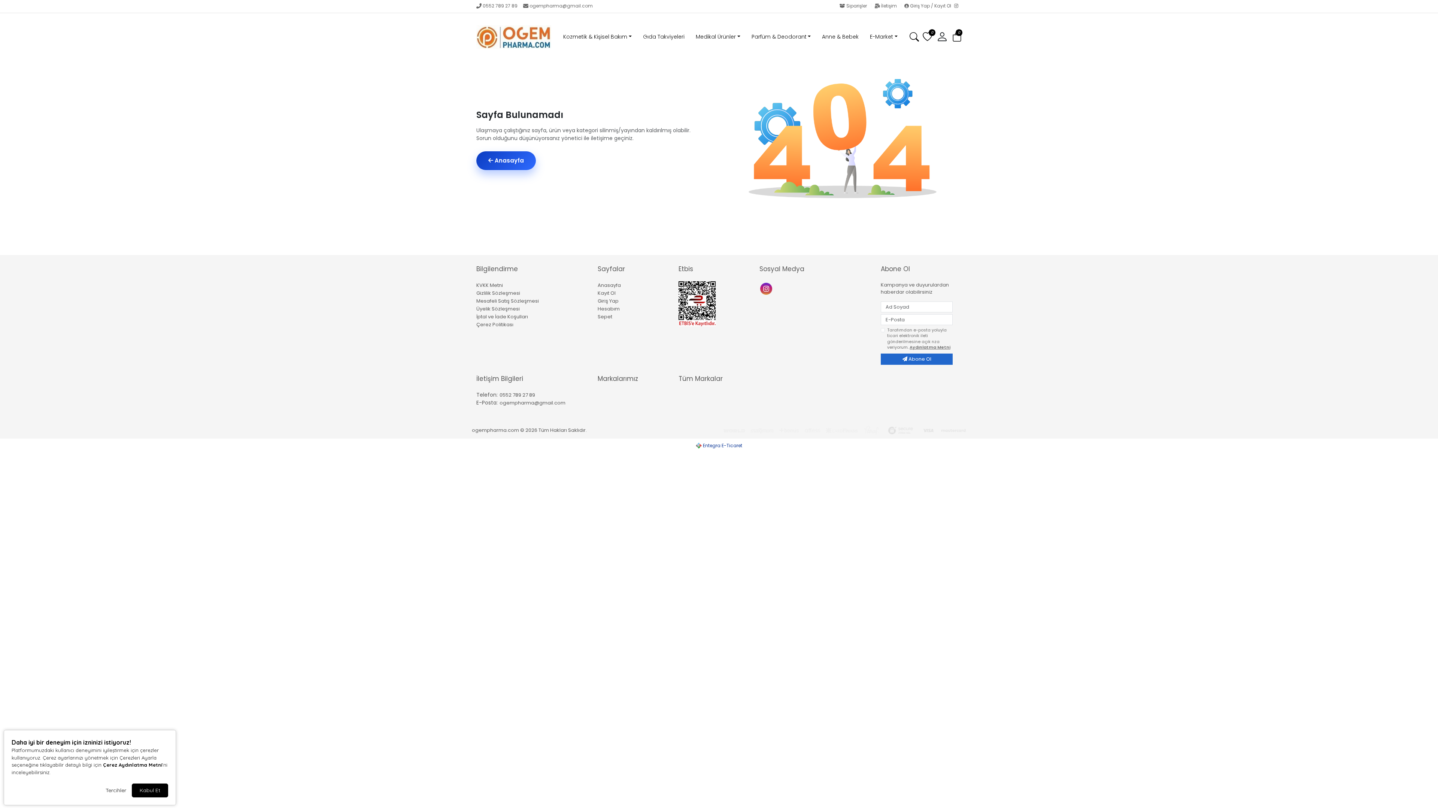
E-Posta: (487, 402)
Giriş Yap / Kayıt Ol (930, 6)
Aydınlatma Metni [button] (930, 347)
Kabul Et (150, 790)
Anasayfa (508, 160)
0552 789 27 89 (500, 6)
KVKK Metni (489, 285)
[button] (957, 37)
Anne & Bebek (840, 36)
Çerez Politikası (494, 324)
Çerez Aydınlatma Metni (132, 765)
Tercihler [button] (116, 790)
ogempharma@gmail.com (561, 6)
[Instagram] (958, 6)
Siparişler (856, 6)
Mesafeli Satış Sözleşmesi (507, 300)
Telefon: (487, 395)
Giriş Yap (608, 300)
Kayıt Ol (607, 293)
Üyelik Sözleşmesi (498, 308)
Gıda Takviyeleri (664, 36)
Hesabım (609, 308)
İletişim (889, 6)
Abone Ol (919, 359)
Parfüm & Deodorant (779, 36)
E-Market (881, 36)
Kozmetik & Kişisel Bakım (595, 36)
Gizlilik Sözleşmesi (498, 293)
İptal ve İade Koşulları (502, 316)
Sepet (605, 316)
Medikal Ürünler (716, 36)
